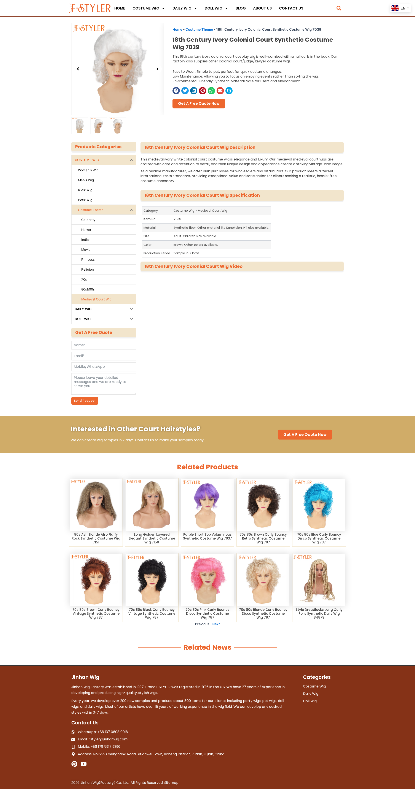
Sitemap (171, 782)
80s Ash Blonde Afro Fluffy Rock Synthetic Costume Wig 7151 (96, 538)
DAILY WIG (182, 8)
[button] (339, 8)
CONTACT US (291, 8)
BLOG (241, 8)
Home (177, 29)
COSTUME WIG (145, 8)
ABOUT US (262, 8)
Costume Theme (199, 29)
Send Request (85, 400)
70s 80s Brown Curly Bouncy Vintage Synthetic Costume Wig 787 (96, 613)
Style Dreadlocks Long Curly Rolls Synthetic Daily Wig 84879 (319, 613)
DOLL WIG (213, 8)
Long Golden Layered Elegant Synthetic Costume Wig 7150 (152, 538)
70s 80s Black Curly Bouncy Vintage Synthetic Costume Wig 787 (151, 613)
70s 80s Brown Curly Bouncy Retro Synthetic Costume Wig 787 (263, 538)
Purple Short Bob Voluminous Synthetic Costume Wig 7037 (207, 536)
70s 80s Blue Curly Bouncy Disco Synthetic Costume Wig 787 (319, 538)
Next (216, 624)
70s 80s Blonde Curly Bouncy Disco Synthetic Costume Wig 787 (263, 613)
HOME (119, 8)
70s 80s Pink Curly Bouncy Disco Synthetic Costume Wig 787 (207, 613)
